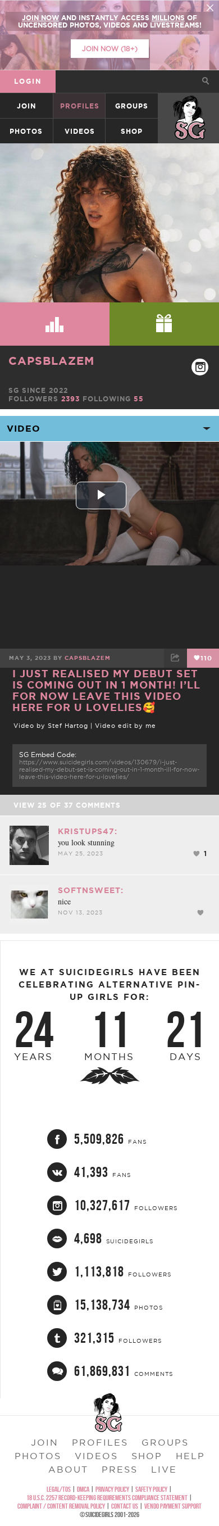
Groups (131, 106)
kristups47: (87, 831)
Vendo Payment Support (173, 1506)
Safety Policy (151, 1489)
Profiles (79, 106)
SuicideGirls (189, 106)
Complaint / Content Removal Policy (61, 1506)
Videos (80, 131)
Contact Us (124, 1506)
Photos (26, 131)
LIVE (164, 1469)
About (68, 1469)
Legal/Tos (59, 1489)
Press (120, 1469)
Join (26, 106)
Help (190, 1456)
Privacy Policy (112, 1489)
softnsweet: (91, 890)
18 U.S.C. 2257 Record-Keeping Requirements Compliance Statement (107, 1497)
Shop (132, 131)
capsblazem (51, 360)
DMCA (83, 1489)
